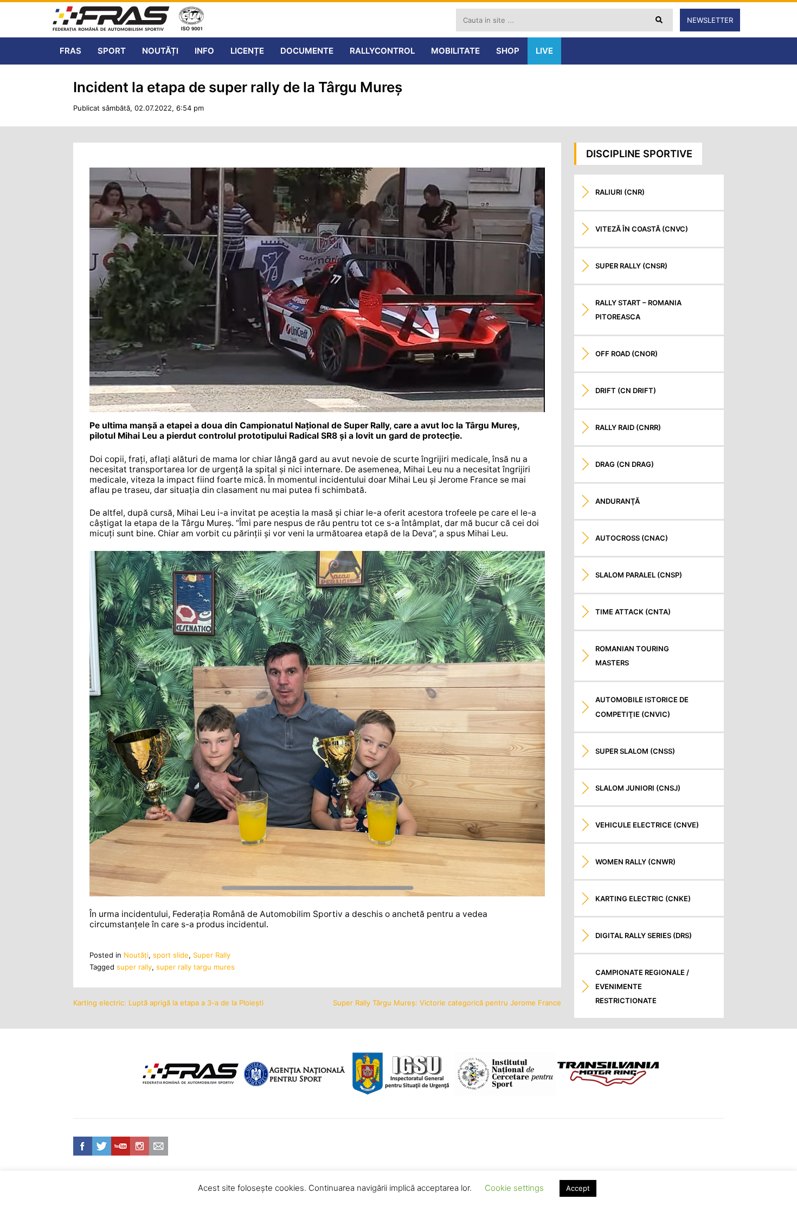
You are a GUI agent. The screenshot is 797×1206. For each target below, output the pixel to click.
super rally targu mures (195, 967)
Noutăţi (136, 955)
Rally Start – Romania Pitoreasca (638, 309)
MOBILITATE (455, 51)
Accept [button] (578, 1188)
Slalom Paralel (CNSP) (638, 574)
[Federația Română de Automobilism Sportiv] (111, 19)
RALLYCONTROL (382, 51)
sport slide (171, 955)
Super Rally (211, 955)
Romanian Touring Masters (632, 655)
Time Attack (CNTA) (633, 611)
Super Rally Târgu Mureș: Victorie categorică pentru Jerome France (447, 1002)
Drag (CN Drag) (624, 464)
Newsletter (710, 20)
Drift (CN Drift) (625, 390)
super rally (134, 967)
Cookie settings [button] (514, 1188)
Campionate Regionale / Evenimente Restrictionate (642, 986)
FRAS (70, 51)
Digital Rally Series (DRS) (643, 935)
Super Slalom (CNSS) (635, 751)
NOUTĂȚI (160, 51)
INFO (204, 51)
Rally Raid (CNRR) (628, 427)
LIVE (544, 51)
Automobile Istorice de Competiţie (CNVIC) (642, 706)
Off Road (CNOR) (626, 353)
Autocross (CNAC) (631, 538)
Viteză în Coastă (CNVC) (641, 228)
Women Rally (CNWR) (635, 861)
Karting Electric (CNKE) (643, 898)
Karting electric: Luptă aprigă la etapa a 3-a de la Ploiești (168, 1002)
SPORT (112, 51)
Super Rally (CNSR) (631, 265)
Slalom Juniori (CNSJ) (637, 788)
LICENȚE (247, 51)
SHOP (507, 51)
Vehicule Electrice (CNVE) (647, 824)
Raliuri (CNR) (620, 192)
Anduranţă (617, 501)
